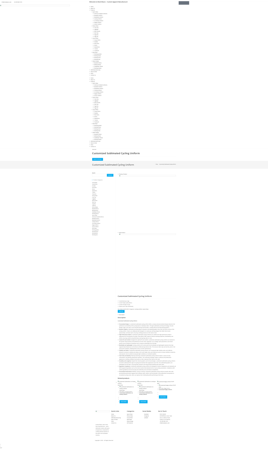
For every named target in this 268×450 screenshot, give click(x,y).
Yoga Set (96, 36)
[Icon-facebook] (180, 3)
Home (92, 6)
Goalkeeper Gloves (98, 66)
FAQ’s (92, 73)
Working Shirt (97, 57)
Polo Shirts (96, 43)
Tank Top (96, 33)
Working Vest (97, 59)
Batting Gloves (97, 64)
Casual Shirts (97, 40)
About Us (93, 8)
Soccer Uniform (97, 24)
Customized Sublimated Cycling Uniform (167, 164)
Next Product (122, 232)
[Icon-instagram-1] (184, 3)
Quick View (120, 385)
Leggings (96, 29)
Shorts (95, 45)
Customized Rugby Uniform (165, 389)
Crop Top (96, 27)
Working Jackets (98, 54)
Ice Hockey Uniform (98, 20)
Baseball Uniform (98, 15)
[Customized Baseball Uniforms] (147, 203)
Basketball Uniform (98, 17)
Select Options (98, 159)
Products (93, 10)
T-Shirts (96, 48)
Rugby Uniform (97, 22)
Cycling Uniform (98, 19)
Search (93, 173)
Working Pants (97, 55)
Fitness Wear (95, 26)
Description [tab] (122, 314)
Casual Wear (95, 38)
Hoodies (96, 41)
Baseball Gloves (98, 63)
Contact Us (93, 75)
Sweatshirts (97, 47)
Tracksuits (96, 50)
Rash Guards (97, 31)
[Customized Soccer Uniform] (147, 261)
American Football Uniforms (100, 13)
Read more (123, 401)
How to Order (94, 71)
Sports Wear (95, 12)
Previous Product (123, 174)
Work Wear (95, 52)
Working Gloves (97, 68)
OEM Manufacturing (95, 70)
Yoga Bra (96, 34)
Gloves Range (95, 61)
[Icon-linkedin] (187, 3)
